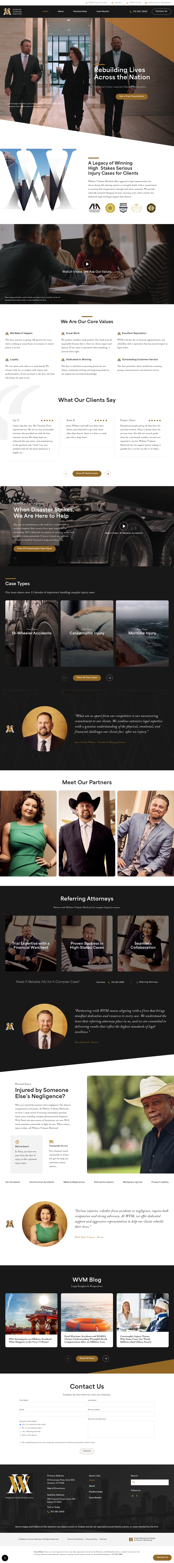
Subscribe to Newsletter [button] (160, 3)
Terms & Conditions (75, 1539)
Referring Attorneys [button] (98, 3)
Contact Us (161, 11)
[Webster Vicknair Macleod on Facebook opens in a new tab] (136, 1495)
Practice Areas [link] (80, 11)
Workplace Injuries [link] (132, 1182)
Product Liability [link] (160, 1182)
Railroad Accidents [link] (104, 1182)
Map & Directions (56, 1489)
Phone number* (94, 1410)
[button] (5, 1558)
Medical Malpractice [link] (74, 1182)
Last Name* (92, 1400)
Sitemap (103, 1539)
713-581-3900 (117, 1554)
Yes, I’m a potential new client (34, 1424)
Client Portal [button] (135, 3)
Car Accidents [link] (12, 1182)
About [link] (61, 11)
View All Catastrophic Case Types (34, 549)
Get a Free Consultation (131, 96)
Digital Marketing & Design (145, 1539)
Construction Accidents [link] (41, 1182)
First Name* (24, 1400)
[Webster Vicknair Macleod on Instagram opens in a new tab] (132, 1495)
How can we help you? (97, 1419)
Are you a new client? (28, 1421)
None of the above (29, 1435)
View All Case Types (87, 678)
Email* (22, 1410)
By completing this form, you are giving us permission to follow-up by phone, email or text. (58, 1442)
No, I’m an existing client (32, 1428)
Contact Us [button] (162, 1557)
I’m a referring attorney (31, 1431)
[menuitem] (45, 11)
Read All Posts (87, 1358)
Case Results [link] (103, 11)
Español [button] (118, 3)
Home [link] (45, 11)
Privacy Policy (91, 1539)
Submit (87, 1451)
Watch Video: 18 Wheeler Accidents (123, 533)
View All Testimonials (87, 473)
